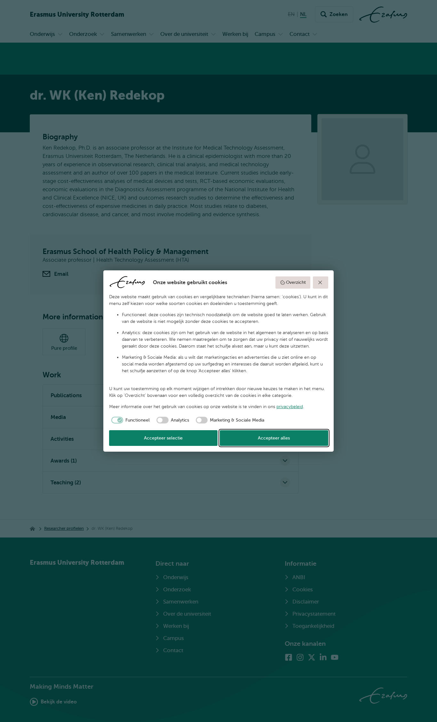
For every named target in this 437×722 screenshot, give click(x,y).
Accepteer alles (274, 438)
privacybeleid (289, 406)
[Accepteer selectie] (320, 282)
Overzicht (296, 282)
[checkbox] (129, 420)
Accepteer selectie (163, 438)
